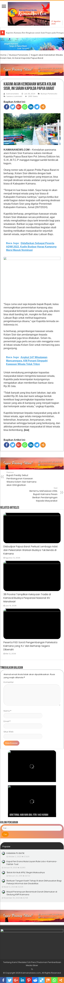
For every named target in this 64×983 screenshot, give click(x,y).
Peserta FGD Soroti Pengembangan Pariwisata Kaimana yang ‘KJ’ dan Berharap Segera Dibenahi (30, 646)
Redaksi (22, 962)
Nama (7, 710)
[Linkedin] (31, 107)
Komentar (9, 682)
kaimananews (12, 93)
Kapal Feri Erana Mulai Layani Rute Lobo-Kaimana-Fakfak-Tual (32, 863)
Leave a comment (14, 96)
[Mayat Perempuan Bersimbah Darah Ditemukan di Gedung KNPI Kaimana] (3, 892)
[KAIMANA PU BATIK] (3, 853)
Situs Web (9, 731)
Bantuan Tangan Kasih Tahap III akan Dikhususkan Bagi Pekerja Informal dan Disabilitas (34, 882)
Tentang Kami (10, 962)
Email (7, 721)
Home (3, 54)
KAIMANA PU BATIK (16, 853)
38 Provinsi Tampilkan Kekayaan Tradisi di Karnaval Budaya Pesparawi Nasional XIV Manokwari (27, 598)
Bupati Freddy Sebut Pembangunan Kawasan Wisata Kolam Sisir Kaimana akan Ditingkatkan (21, 479)
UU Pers (32, 962)
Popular (6, 846)
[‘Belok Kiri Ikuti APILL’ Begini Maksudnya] (3, 872)
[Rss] (32, 969)
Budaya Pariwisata (18, 54)
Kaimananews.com (31, 972)
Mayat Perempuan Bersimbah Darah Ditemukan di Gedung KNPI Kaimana (32, 893)
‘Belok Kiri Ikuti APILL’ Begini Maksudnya (26, 872)
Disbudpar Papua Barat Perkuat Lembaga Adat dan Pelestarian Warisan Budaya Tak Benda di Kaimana (30, 550)
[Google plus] (18, 107)
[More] (43, 107)
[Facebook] (6, 107)
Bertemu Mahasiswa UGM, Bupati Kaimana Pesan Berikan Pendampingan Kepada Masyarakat (43, 494)
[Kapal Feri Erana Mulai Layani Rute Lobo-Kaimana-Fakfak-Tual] (3, 861)
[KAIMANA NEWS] (29, 14)
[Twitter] (12, 107)
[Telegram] (37, 107)
